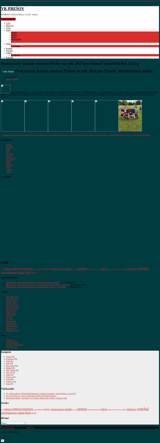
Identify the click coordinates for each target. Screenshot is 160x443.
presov (82, 268)
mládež (68, 268)
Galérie (9, 53)
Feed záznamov (12, 343)
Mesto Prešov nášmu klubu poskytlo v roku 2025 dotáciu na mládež (33, 282)
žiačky (34, 272)
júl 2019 (9, 317)
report (8, 167)
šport (28, 272)
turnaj (124, 269)
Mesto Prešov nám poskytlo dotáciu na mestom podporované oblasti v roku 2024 (38, 285)
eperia (17, 268)
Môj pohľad (11, 158)
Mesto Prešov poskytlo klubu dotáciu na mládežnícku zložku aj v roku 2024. (36, 287)
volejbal (143, 268)
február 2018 (11, 321)
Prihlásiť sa (10, 340)
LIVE (8, 23)
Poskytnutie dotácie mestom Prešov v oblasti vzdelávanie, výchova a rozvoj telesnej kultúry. (115, 135)
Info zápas (10, 154)
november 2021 (12, 308)
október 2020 (11, 315)
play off (9, 161)
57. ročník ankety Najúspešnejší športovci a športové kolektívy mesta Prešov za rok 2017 (41, 394)
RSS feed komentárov (14, 345)
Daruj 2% (10, 26)
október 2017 (11, 328)
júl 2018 (9, 319)
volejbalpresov (9, 272)
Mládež (14, 35)
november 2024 (12, 299)
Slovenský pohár (93, 269)
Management (16, 39)
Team (8, 30)
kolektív (47, 269)
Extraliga (9, 147)
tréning (119, 269)
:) (11, 42)
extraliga (27, 268)
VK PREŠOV (12, 8)
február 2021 (11, 310)
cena (2, 269)
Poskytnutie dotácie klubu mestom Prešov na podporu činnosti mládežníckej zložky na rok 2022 (40, 135)
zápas (21, 272)
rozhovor (9, 170)
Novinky (9, 51)
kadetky (40, 269)
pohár (8, 163)
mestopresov (57, 268)
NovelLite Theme (8, 428)
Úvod (8, 28)
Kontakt (9, 48)
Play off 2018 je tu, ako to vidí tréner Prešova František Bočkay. (31, 396)
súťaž (104, 268)
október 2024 (11, 301)
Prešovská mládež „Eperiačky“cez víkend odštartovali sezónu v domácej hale (36, 398)
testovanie (110, 269)
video (8, 172)
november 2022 (12, 306)
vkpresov (131, 268)
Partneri (9, 44)
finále (8, 149)
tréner (115, 269)
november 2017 (12, 326)
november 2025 (12, 297)
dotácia (9, 79)
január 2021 (10, 312)
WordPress (30, 428)
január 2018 (10, 324)
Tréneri (14, 37)
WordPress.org (12, 347)
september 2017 (12, 330)
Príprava (9, 165)
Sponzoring (15, 46)
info (7, 152)
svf (99, 269)
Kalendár (9, 57)
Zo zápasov (15, 55)
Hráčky (14, 32)
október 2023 (11, 303)
